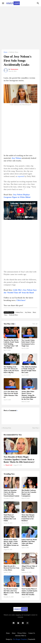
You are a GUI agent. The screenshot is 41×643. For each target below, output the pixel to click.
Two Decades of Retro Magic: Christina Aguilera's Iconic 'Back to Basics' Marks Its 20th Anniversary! (19, 459)
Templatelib (31, 639)
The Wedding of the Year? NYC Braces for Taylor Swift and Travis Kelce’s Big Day (11, 369)
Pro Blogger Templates (20, 639)
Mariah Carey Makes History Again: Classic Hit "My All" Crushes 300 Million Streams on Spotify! (11, 543)
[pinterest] (23, 623)
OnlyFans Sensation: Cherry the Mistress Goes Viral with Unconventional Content (11, 493)
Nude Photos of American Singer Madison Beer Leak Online (10, 517)
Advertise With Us (20, 635)
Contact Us (31, 633)
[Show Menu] (3, 3)
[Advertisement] (20, 26)
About (13, 633)
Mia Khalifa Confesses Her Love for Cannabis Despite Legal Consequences (29, 493)
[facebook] (13, 623)
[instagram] (27, 623)
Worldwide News (13, 315)
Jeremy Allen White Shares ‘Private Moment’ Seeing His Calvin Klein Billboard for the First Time (29, 395)
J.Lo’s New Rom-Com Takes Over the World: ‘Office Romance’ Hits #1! (11, 394)
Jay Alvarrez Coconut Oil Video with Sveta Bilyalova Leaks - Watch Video (11, 591)
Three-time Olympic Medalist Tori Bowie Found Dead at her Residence (28, 517)
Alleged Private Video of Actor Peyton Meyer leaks (29, 568)
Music (34, 312)
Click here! (21, 300)
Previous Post (7, 428)
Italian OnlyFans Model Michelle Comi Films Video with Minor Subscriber (29, 542)
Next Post (35, 428)
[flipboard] (18, 623)
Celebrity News (13, 52)
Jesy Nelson (16, 158)
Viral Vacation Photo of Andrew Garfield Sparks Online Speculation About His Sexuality (29, 591)
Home (5, 52)
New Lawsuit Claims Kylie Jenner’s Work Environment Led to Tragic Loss (28, 343)
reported (21, 176)
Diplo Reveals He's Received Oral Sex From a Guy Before (11, 568)
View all (34, 324)
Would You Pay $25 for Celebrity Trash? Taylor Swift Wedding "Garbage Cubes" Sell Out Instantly (11, 344)
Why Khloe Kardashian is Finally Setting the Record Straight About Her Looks (29, 369)
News (5, 315)
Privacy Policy (22, 633)
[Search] (38, 3)
